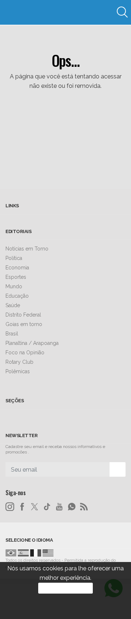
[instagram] (9, 506)
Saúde (12, 305)
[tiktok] (47, 506)
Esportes (15, 277)
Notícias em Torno (26, 249)
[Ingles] (48, 552)
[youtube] (59, 506)
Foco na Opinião (24, 352)
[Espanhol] (23, 552)
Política (13, 258)
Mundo (13, 286)
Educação (17, 296)
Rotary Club (19, 362)
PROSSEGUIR (65, 588)
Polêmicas (17, 371)
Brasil (11, 334)
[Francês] (35, 552)
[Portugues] (10, 552)
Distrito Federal (23, 315)
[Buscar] (123, 12)
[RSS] (84, 506)
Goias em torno (23, 324)
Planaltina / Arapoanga (32, 343)
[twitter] (34, 506)
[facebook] (22, 506)
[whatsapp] (71, 506)
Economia (17, 267)
